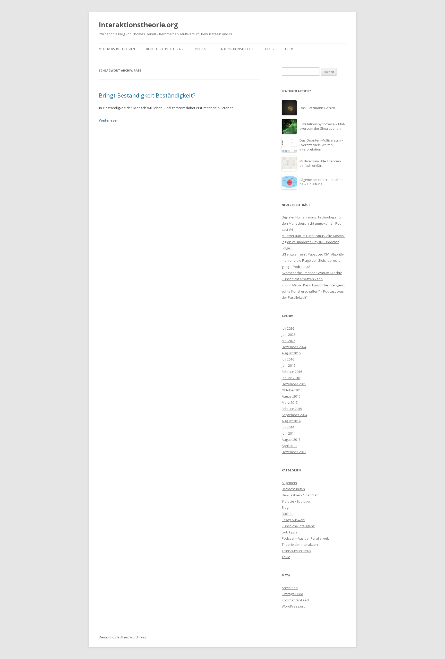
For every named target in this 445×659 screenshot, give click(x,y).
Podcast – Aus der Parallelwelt (305, 538)
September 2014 (294, 414)
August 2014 (291, 421)
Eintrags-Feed (292, 594)
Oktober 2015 (292, 390)
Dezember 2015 (294, 384)
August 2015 (291, 396)
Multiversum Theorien (117, 49)
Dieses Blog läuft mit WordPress (122, 637)
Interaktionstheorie (237, 49)
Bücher (287, 513)
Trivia (286, 557)
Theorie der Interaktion (300, 544)
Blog (269, 49)
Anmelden (290, 587)
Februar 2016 (292, 371)
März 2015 (290, 402)
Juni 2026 (288, 334)
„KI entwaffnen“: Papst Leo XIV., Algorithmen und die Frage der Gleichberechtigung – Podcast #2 (313, 260)
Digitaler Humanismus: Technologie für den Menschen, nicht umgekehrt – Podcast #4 (312, 223)
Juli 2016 (288, 359)
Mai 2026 (288, 340)
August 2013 (291, 439)
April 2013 (289, 445)
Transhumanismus (296, 550)
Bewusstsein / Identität (300, 495)
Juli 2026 (288, 328)
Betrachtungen (293, 489)
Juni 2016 (288, 365)
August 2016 (291, 353)
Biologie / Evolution (296, 501)
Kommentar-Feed (295, 600)
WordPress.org (293, 606)
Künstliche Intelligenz (165, 49)
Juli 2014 (288, 427)
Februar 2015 (292, 408)
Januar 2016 (291, 377)
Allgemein (289, 482)
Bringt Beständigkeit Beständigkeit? (147, 95)
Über (289, 49)
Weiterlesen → (111, 120)
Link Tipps (289, 532)
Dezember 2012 (294, 452)
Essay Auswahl (293, 519)
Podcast (202, 49)
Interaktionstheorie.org (138, 24)
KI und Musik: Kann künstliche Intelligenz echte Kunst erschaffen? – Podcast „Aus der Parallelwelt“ (313, 291)
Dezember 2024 (294, 347)
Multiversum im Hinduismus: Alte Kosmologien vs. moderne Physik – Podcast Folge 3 (313, 241)
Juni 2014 (288, 433)
